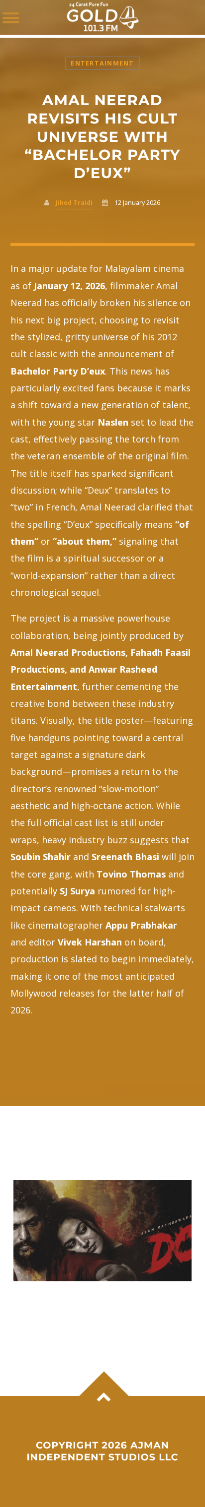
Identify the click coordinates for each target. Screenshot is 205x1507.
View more (102, 1230)
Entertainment (102, 63)
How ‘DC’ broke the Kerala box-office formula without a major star (96, 1307)
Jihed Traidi (74, 202)
